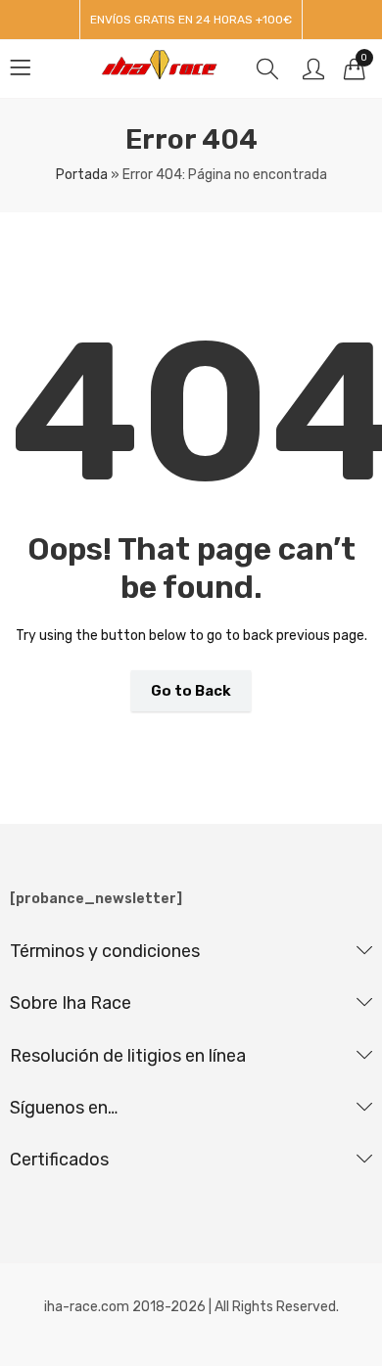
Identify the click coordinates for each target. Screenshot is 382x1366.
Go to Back (191, 691)
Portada (82, 174)
